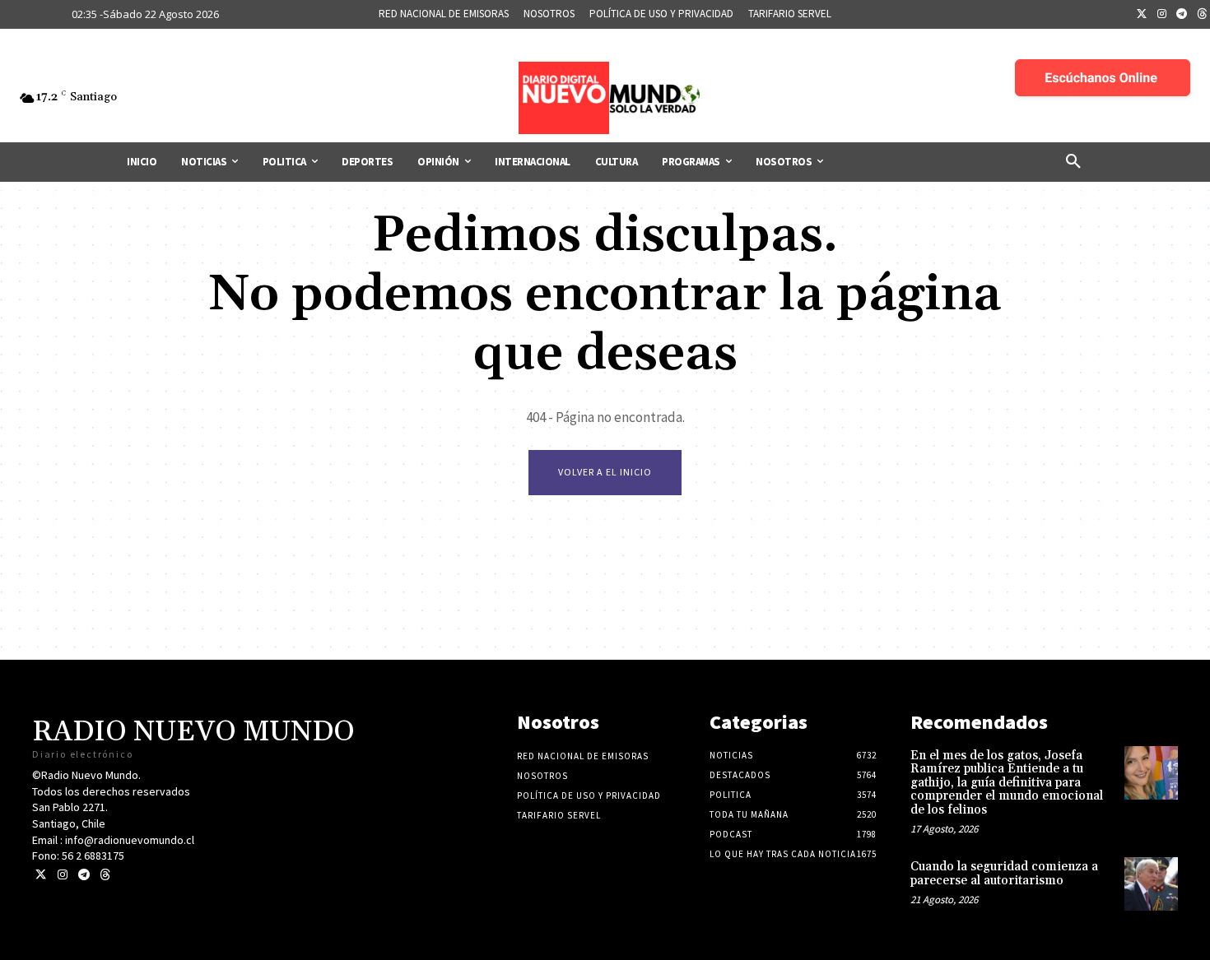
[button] (1073, 162)
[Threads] (105, 874)
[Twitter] (1141, 15)
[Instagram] (1162, 15)
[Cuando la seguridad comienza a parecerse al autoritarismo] (1151, 884)
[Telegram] (1182, 15)
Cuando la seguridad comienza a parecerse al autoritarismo (1004, 873)
